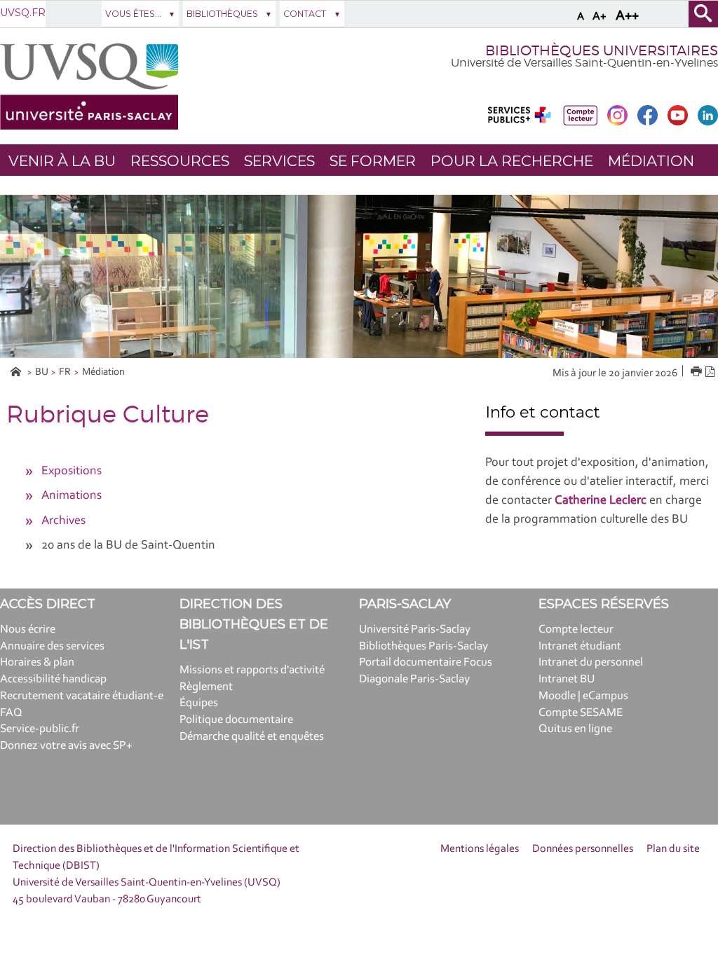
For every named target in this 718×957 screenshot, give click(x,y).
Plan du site (673, 849)
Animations (71, 496)
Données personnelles (582, 849)
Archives (63, 521)
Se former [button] (373, 161)
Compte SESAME (580, 713)
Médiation (103, 372)
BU (41, 372)
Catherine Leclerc (600, 501)
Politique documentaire (236, 720)
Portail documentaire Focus (425, 662)
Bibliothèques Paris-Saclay (423, 646)
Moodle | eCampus (583, 696)
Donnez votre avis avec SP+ (66, 746)
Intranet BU (566, 679)
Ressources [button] (179, 161)
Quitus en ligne (575, 729)
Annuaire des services (52, 646)
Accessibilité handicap (53, 679)
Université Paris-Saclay (414, 629)
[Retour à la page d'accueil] (89, 86)
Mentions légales (479, 849)
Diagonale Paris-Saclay (414, 679)
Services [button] (279, 161)
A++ (627, 16)
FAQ (11, 713)
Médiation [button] (651, 161)
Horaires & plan (37, 662)
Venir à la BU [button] (62, 161)
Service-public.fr (39, 729)
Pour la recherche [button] (512, 161)
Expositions (71, 471)
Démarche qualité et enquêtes (252, 737)
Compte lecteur (576, 629)
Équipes (199, 703)
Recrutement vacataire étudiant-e (81, 696)
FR (65, 372)
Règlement (206, 687)
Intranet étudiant (579, 646)
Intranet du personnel (590, 662)
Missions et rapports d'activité (252, 670)
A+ (599, 16)
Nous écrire (27, 629)
